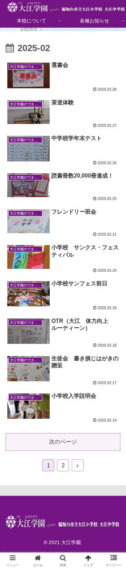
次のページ (63, 442)
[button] (112, 554)
